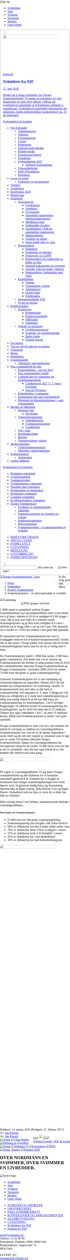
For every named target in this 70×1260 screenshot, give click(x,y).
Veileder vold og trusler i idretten (44, 269)
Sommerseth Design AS (14, 1258)
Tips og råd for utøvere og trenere (30, 346)
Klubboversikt (26, 151)
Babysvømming (27, 523)
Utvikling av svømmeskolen (34, 507)
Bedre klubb (32, 336)
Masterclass (17, 195)
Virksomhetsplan (28, 168)
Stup (10, 11)
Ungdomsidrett (19, 359)
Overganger (32, 212)
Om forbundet (18, 127)
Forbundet (9, 121)
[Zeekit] (5, 1146)
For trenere (16, 343)
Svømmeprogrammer (37, 423)
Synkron (12, 14)
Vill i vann (24, 430)
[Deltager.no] (8, 1143)
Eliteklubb (31, 322)
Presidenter (24, 158)
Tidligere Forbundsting (38, 164)
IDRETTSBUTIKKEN (24, 537)
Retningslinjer (26, 245)
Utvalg (22, 141)
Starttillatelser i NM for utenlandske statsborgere (39, 230)
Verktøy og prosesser (30, 326)
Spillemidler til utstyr (37, 225)
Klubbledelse (25, 279)
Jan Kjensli (11, 1132)
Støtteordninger (34, 235)
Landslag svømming (22, 497)
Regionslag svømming (23, 493)
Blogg (14, 353)
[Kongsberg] (37, 1146)
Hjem (10, 583)
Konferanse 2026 (20, 191)
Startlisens (31, 208)
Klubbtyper (24, 309)
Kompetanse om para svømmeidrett (39, 396)
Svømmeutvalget (20, 480)
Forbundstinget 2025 (30, 161)
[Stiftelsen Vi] (20, 1146)
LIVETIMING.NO (21, 553)
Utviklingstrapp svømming (26, 483)
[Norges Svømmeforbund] (20, 576)
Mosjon (22, 437)
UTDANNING (19, 547)
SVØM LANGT (20, 543)
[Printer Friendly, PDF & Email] (51, 1141)
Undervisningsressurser (31, 447)
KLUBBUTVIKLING (21, 1218)
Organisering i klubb (37, 285)
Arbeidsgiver (33, 289)
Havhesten (31, 413)
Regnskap (24, 175)
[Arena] (5, 1139)
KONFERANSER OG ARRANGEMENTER (35, 1215)
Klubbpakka (32, 296)
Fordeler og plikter (36, 238)
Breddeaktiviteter (28, 433)
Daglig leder (32, 292)
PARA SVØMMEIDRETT (23, 1211)
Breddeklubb (33, 312)
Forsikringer (32, 205)
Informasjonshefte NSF (31, 299)
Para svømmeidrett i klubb (33, 373)
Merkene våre (26, 410)
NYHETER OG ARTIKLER (25, 1205)
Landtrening (32, 427)
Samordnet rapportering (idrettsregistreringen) (39, 217)
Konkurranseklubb (36, 316)
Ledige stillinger (19, 460)
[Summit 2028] (30, 1149)
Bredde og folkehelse (22, 407)
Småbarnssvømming (30, 520)
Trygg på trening (28, 302)
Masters (12, 21)
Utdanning (16, 349)
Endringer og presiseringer (33, 181)
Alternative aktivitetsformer (34, 363)
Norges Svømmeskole (23, 503)
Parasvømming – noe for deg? (35, 370)
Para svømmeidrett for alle (25, 366)
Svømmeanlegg (19, 454)
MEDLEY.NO (19, 550)
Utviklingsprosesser (37, 329)
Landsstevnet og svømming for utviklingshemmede (36, 378)
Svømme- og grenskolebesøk (42, 333)
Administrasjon (27, 131)
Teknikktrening (34, 420)
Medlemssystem (34, 222)
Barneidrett (17, 356)
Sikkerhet (23, 510)
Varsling (15, 185)
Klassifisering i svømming (33, 393)
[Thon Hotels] (20, 1139)
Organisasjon (25, 201)
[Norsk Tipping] (10, 1149)
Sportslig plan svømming (25, 486)
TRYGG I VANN (21, 540)
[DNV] (51, 1146)
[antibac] (23, 1143)
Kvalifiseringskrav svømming (27, 500)
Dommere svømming (22, 473)
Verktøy (30, 282)
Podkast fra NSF (17, 1228)
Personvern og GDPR (38, 255)
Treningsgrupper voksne (32, 440)
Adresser (23, 134)
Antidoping (17, 188)
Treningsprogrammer (30, 417)
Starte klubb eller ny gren (40, 242)
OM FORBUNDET (19, 1208)
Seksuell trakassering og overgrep (45, 265)
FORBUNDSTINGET (24, 557)
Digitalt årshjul (34, 339)
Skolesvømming (19, 444)
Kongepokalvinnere (29, 154)
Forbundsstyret (26, 138)
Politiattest (31, 249)
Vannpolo (13, 18)
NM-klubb (31, 319)
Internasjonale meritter (31, 148)
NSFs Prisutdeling (28, 171)
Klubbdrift (16, 198)
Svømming (13, 8)
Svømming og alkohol (38, 252)
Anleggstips (25, 457)
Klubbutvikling (19, 306)
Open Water (14, 24)
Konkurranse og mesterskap (26, 490)
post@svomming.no (12, 1235)
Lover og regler (19, 178)
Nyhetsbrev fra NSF (19, 1225)
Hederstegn (24, 144)
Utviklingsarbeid (20, 476)
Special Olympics (35, 390)
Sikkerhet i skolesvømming (34, 450)
